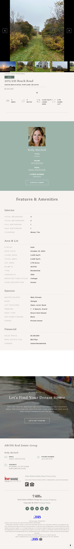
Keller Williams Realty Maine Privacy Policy (40, 476)
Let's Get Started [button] (37, 421)
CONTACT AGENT (37, 182)
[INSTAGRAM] (32, 508)
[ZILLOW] (47, 508)
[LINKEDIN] (37, 508)
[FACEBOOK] (27, 508)
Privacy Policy (44, 503)
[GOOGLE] (42, 508)
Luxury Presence (49, 500)
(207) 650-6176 (37, 163)
